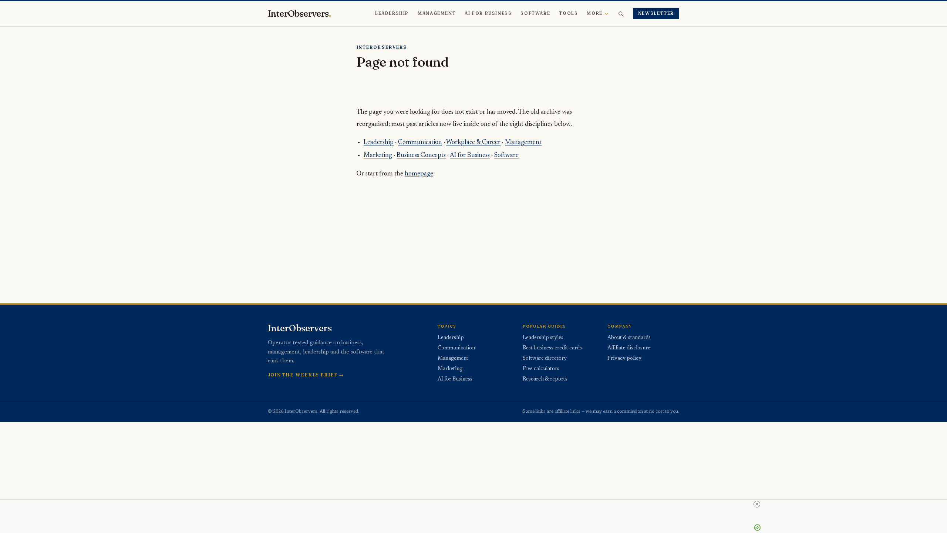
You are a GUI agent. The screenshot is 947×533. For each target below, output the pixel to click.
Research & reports (545, 379)
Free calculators (541, 369)
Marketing (378, 155)
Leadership (392, 13)
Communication (420, 142)
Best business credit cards (552, 348)
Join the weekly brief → (306, 375)
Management (437, 13)
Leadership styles (543, 338)
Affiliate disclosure (628, 348)
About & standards (629, 338)
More (594, 13)
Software (535, 13)
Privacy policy (624, 358)
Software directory (545, 358)
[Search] (620, 13)
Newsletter (656, 13)
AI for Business (488, 13)
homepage (419, 174)
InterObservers (299, 13)
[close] (757, 504)
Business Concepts (421, 155)
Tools (568, 13)
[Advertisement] (491, 233)
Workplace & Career (473, 142)
